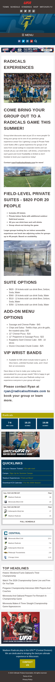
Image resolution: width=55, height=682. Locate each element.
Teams (6, 7)
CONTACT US (28, 663)
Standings (26, 7)
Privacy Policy (27, 679)
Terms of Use (27, 676)
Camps (5, 473)
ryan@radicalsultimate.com (23, 162)
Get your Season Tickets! (13, 468)
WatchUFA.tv (46, 7)
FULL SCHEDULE (27, 522)
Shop (35, 7)
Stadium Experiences (11, 478)
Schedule (15, 7)
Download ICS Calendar (12, 483)
